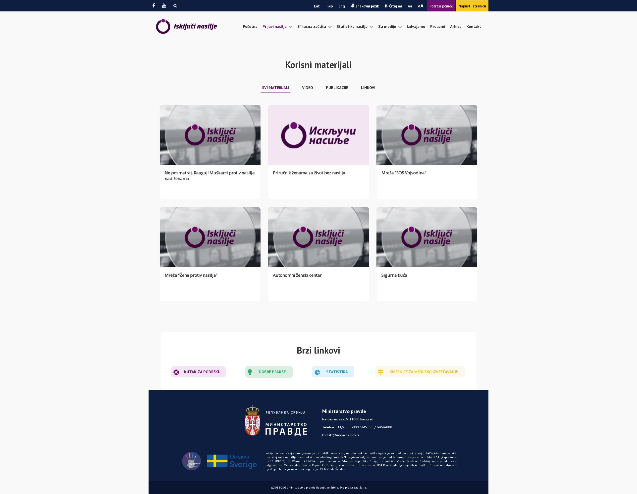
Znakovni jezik (366, 6)
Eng (342, 6)
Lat (317, 6)
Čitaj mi (395, 6)
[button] (175, 5)
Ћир (329, 6)
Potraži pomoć (441, 6)
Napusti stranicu (472, 6)
